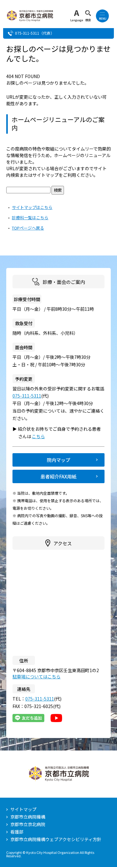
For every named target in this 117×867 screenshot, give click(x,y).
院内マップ (58, 460)
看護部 (16, 832)
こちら (41, 436)
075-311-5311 (27, 33)
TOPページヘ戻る (28, 228)
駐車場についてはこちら (36, 676)
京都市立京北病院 (27, 824)
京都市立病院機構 (27, 817)
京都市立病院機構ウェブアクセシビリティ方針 (55, 839)
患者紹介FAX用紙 (58, 476)
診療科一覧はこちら (30, 217)
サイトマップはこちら (32, 207)
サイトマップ (23, 809)
